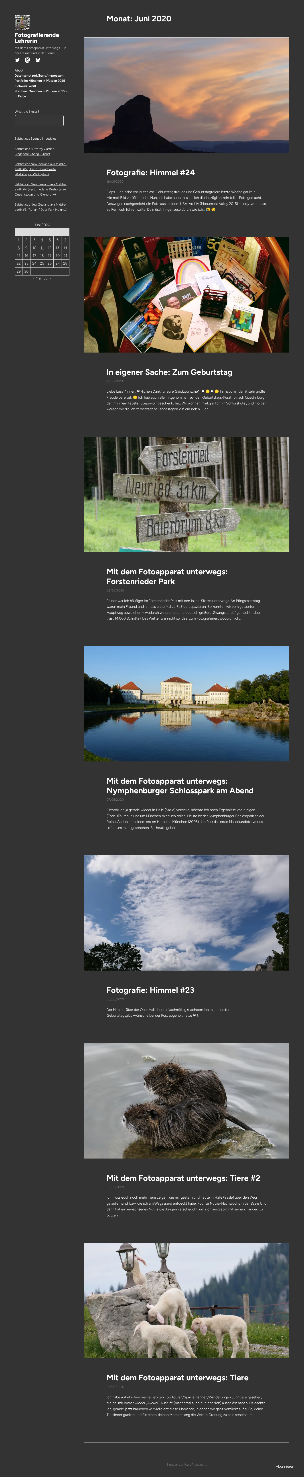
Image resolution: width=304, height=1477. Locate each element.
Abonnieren (285, 1466)
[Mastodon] (27, 60)
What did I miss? (27, 112)
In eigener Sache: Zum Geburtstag (170, 372)
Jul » (47, 278)
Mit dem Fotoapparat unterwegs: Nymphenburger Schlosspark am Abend (180, 785)
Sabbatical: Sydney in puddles (36, 139)
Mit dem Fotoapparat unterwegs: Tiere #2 (183, 1178)
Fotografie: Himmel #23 (150, 990)
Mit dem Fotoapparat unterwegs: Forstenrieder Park (167, 576)
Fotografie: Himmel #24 (151, 172)
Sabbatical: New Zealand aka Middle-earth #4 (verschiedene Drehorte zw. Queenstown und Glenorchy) (41, 189)
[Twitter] (17, 60)
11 (42, 248)
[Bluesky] (38, 60)
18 (42, 255)
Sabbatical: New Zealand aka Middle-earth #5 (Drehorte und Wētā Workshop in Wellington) (41, 169)
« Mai (37, 278)
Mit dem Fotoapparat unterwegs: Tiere (178, 1377)
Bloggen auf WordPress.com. (186, 1465)
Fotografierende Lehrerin (37, 37)
